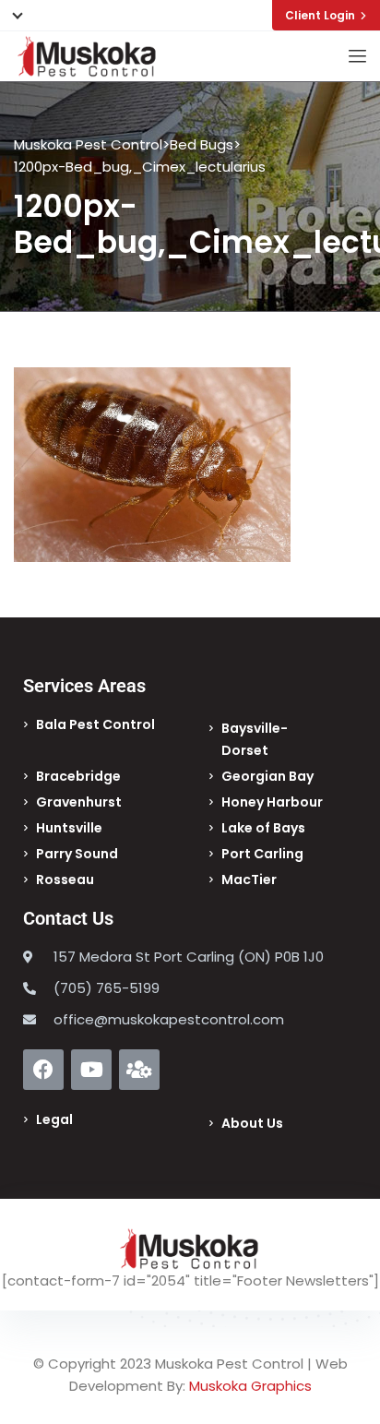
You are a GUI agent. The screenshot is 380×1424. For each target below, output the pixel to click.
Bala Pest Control (95, 724)
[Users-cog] (139, 1069)
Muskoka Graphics (250, 1385)
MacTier (249, 879)
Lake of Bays (263, 828)
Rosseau (65, 879)
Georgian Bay (267, 776)
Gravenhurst (79, 802)
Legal (54, 1119)
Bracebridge (78, 776)
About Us (252, 1123)
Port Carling (262, 853)
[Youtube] (91, 1069)
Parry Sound (77, 853)
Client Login (320, 15)
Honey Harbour (272, 802)
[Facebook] (43, 1069)
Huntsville (69, 828)
